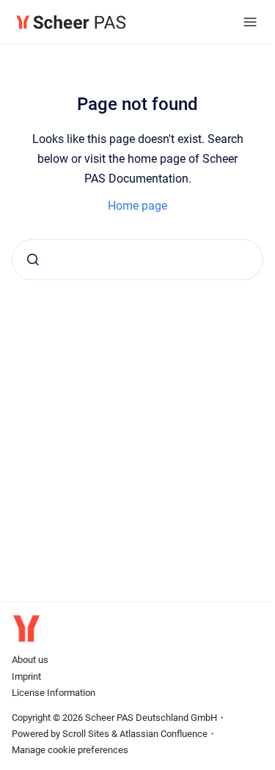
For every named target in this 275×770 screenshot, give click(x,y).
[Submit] (33, 259)
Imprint (26, 676)
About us (30, 659)
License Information (53, 692)
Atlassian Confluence (164, 733)
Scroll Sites (85, 733)
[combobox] (137, 259)
